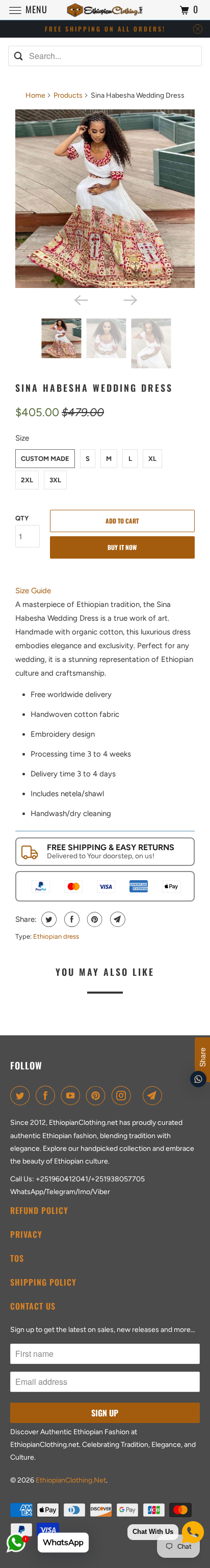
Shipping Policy (43, 1282)
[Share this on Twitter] (48, 919)
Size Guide (33, 590)
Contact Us (33, 1306)
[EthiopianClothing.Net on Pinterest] (98, 1095)
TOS (17, 1258)
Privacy (26, 1234)
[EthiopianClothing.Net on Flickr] (139, 1095)
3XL (55, 480)
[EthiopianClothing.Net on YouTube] (72, 1095)
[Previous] (80, 299)
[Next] (129, 299)
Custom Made (45, 458)
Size (22, 438)
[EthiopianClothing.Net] (105, 10)
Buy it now (122, 547)
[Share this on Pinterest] (93, 919)
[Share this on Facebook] (71, 919)
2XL (27, 480)
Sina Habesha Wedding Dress (94, 387)
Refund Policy (39, 1210)
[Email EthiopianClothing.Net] (154, 1095)
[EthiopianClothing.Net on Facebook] (47, 1095)
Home (35, 95)
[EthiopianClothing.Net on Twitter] (22, 1095)
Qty (22, 518)
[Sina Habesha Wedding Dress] (105, 198)
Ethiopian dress (56, 936)
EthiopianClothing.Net (71, 1480)
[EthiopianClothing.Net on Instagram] (123, 1095)
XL (152, 458)
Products (68, 95)
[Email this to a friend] (116, 919)
